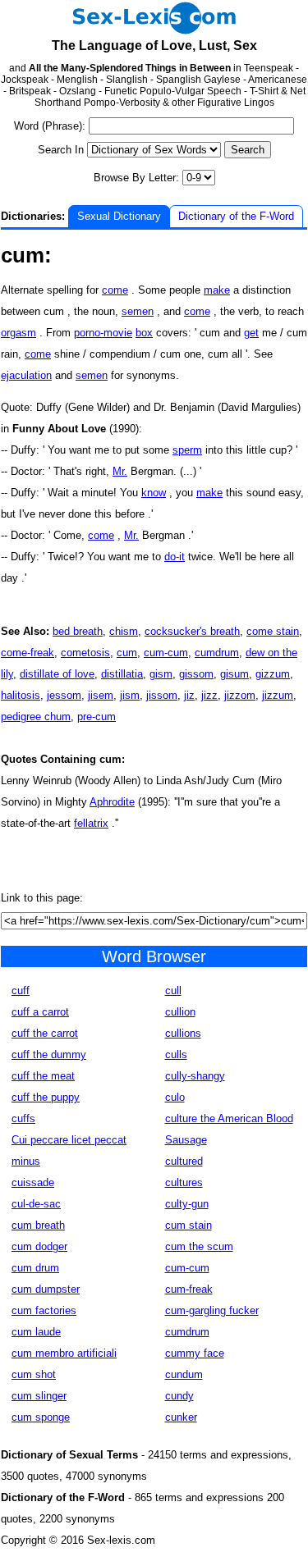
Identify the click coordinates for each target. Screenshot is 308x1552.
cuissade (32, 1182)
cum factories (43, 1310)
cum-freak (189, 1289)
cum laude (36, 1332)
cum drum (35, 1268)
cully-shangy (195, 1076)
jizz (209, 695)
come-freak (27, 652)
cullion (180, 1012)
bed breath (78, 631)
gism (160, 674)
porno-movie (103, 332)
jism (130, 695)
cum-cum (166, 652)
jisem (100, 695)
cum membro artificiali (64, 1353)
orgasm (18, 332)
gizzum (272, 674)
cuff (20, 990)
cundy (179, 1396)
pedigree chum (36, 716)
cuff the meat (43, 1076)
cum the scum (199, 1246)
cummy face (194, 1353)
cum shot (33, 1374)
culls (176, 1054)
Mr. (120, 471)
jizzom (239, 695)
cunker (181, 1417)
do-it (174, 556)
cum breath (38, 1225)
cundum (184, 1374)
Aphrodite (112, 802)
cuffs (23, 1118)
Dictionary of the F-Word (236, 216)
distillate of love (57, 674)
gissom (196, 674)
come (115, 290)
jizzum (277, 695)
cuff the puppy (45, 1097)
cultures (184, 1182)
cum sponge (40, 1417)
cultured (184, 1161)
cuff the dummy (48, 1054)
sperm (187, 450)
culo (175, 1097)
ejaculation (26, 375)
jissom (161, 695)
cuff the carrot (44, 1033)
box (144, 332)
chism (123, 631)
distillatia (122, 674)
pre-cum (96, 716)
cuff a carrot (40, 1012)
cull (173, 990)
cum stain (188, 1225)
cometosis (85, 652)
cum (127, 652)
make (217, 290)
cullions (183, 1033)
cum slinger (39, 1396)
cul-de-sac (36, 1204)
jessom (64, 695)
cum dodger (39, 1246)
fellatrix (91, 823)
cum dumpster (45, 1289)
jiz (189, 695)
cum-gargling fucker (212, 1310)
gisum (234, 674)
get (251, 332)
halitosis (20, 695)
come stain (272, 631)
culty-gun (187, 1204)
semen (138, 311)
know (153, 492)
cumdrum (217, 652)
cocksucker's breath (192, 631)
